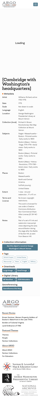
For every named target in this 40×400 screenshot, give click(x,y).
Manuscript (8, 262)
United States (21, 257)
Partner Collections (10, 341)
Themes (5, 335)
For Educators (7, 356)
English (24, 262)
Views (17, 262)
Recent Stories (8, 313)
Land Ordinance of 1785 (11, 326)
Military (33, 262)
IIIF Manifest (8, 279)
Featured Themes (10, 330)
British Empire (8, 257)
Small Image (22, 270)
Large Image (8, 270)
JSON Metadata (23, 279)
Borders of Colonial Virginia (13, 323)
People (5, 338)
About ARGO (8, 345)
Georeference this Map (12, 288)
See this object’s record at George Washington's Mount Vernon (20, 247)
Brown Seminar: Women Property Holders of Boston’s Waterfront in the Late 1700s (19, 318)
